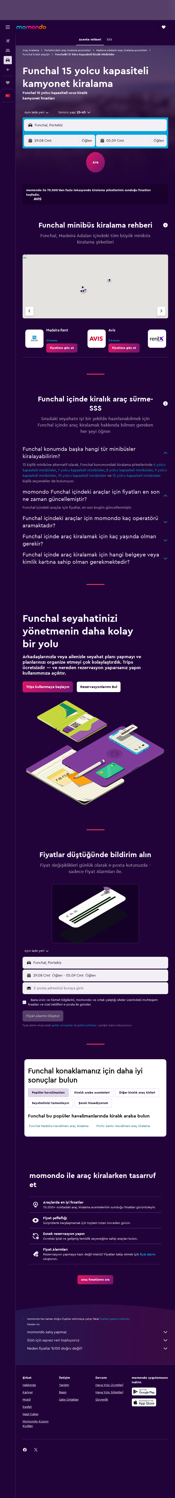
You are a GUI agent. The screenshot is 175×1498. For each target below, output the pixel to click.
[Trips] (8, 82)
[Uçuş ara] (8, 41)
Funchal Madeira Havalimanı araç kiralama (58, 1126)
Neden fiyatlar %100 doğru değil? (54, 1348)
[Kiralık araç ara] (8, 60)
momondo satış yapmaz (47, 1332)
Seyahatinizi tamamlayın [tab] (50, 1103)
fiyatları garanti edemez (114, 1319)
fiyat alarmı (147, 1254)
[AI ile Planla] (8, 69)
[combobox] (37, 112)
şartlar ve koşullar (62, 1025)
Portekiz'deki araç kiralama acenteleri (67, 50)
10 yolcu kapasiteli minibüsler (82, 475)
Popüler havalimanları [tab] (48, 1092)
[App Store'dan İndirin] (144, 1402)
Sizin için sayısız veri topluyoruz (53, 1340)
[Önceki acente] (29, 311)
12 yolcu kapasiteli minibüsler (136, 475)
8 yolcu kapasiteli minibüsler (129, 470)
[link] (61, 348)
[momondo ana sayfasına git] (31, 27)
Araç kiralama (31, 50)
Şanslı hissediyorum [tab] (93, 1103)
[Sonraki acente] (161, 311)
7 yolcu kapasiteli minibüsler (81, 470)
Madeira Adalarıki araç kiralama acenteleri (121, 50)
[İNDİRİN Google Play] (144, 1391)
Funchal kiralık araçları (36, 54)
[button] (8, 27)
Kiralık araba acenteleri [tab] (92, 1092)
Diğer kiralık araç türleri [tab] (137, 1092)
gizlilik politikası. (87, 1025)
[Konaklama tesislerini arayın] (8, 50)
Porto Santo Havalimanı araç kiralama (123, 1126)
